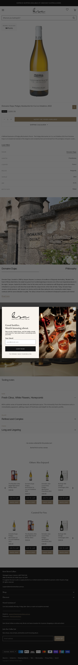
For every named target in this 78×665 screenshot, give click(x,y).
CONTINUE (20, 349)
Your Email (9, 338)
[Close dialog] (74, 309)
